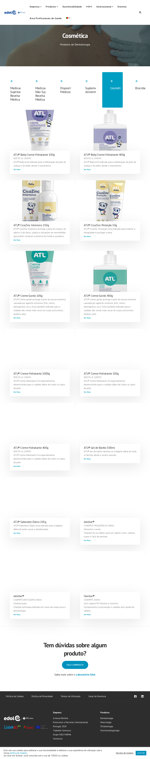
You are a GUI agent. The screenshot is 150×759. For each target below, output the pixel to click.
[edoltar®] (110, 500)
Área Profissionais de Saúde (46, 18)
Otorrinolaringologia (109, 730)
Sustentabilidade (72, 6)
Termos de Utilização (70, 696)
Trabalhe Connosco (62, 730)
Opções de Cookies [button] (124, 753)
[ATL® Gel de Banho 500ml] (110, 426)
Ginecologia (105, 722)
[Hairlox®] (110, 574)
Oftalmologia (106, 726)
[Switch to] (68, 17)
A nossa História (60, 718)
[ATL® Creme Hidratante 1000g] (40, 352)
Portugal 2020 (59, 726)
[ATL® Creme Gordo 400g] (110, 274)
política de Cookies (19, 753)
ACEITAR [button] (141, 753)
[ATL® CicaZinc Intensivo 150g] (40, 203)
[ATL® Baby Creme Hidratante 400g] (110, 133)
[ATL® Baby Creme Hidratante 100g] (40, 133)
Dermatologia (106, 718)
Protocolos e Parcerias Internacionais (70, 722)
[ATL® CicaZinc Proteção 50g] (110, 203)
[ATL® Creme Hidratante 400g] (40, 426)
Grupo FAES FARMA (62, 734)
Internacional (103, 6)
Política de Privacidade (42, 696)
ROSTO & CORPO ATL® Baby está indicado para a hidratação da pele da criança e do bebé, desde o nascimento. (39, 162)
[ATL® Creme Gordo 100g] (40, 274)
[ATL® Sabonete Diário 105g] (40, 500)
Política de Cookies (15, 696)
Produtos (51, 6)
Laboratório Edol (85, 674)
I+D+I (89, 6)
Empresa (35, 6)
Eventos (122, 6)
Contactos (58, 738)
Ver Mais (16, 169)
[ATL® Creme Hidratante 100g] (110, 352)
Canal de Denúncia (97, 696)
